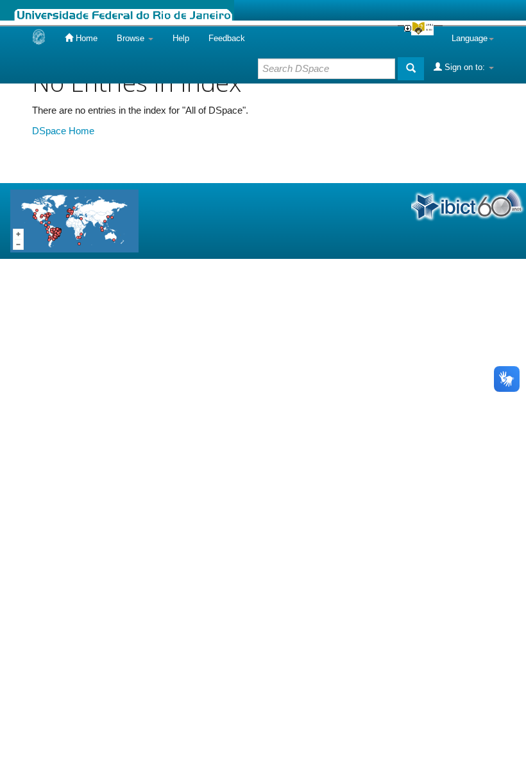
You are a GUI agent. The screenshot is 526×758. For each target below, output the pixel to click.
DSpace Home (63, 130)
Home (85, 38)
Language (470, 38)
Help (181, 38)
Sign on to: (465, 67)
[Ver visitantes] (74, 220)
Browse (132, 38)
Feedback (226, 38)
